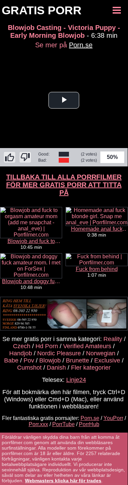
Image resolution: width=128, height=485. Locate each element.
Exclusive (107, 360)
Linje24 (76, 379)
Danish (56, 367)
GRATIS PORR (42, 10)
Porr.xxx (38, 424)
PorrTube (63, 424)
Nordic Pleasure (59, 353)
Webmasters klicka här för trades (63, 480)
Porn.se (81, 45)
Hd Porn (46, 346)
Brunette (77, 360)
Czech (21, 346)
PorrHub (89, 424)
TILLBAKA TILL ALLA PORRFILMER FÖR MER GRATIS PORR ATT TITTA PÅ (64, 184)
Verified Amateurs (87, 346)
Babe (11, 360)
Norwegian (100, 353)
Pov (29, 360)
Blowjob (50, 360)
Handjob (20, 353)
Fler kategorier (91, 367)
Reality (112, 339)
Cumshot (29, 367)
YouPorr (113, 418)
